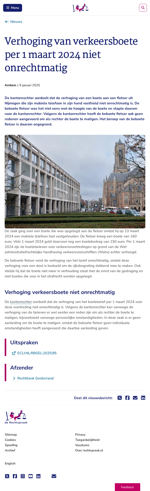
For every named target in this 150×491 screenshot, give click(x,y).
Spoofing (11, 445)
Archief (10, 450)
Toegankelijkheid (87, 440)
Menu (15, 8)
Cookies (10, 440)
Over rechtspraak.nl (89, 450)
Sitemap (11, 434)
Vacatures (82, 445)
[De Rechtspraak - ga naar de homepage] (16, 417)
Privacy (80, 434)
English (10, 463)
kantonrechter (21, 301)
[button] (127, 487)
